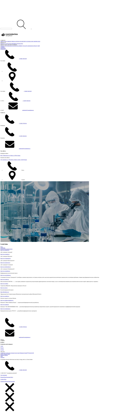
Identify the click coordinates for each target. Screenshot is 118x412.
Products (2, 342)
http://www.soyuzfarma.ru (5, 275)
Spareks (26, 353)
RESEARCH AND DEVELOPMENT (15, 45)
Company (2, 340)
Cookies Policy (3, 379)
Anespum (13, 353)
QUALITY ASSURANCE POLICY (30, 45)
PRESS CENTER (15, 41)
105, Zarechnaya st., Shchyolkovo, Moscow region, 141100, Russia (13, 159)
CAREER (2, 47)
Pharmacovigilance (4, 355)
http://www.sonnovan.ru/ (5, 262)
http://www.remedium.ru (5, 271)
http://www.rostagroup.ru (5, 308)
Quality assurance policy (5, 354)
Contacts (2, 349)
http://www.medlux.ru (4, 296)
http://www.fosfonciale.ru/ (5, 266)
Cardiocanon (2, 353)
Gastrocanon (8, 353)
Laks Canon (17, 353)
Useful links (2, 247)
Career (1, 346)
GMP (39, 45)
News (1, 246)
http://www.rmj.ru (3, 287)
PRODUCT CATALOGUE (5, 43)
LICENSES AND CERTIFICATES (33, 41)
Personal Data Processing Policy (6, 377)
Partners (2, 347)
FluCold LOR (31, 353)
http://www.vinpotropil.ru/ (5, 258)
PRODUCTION (3, 45)
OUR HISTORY (22, 41)
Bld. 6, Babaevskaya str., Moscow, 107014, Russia (10, 155)
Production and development (6, 344)
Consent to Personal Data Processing (7, 381)
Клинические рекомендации (6, 249)
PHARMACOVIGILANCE (17, 43)
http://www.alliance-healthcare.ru (6, 300)
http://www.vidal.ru (4, 283)
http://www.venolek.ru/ (4, 254)
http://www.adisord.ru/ (4, 250)
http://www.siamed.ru (4, 304)
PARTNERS (3, 48)
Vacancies (2, 357)
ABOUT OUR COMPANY (6, 41)
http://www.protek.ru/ (4, 279)
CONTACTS (3, 49)
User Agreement (3, 375)
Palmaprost (22, 353)
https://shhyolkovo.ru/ (4, 292)
